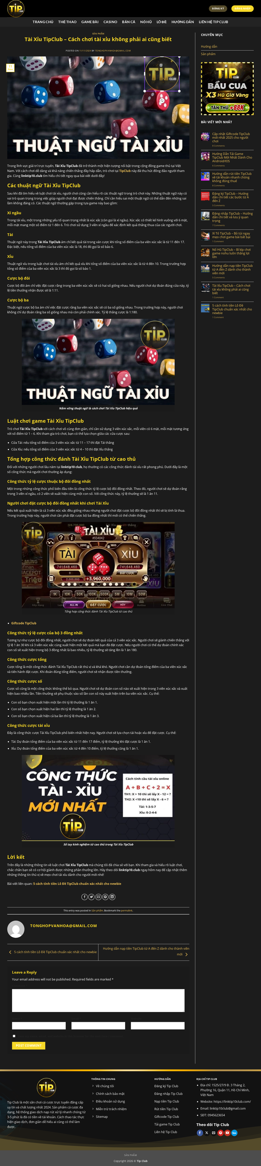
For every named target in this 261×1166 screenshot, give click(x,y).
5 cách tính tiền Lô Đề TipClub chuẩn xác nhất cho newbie (55, 952)
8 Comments (222, 145)
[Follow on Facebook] (200, 1133)
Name (17, 1018)
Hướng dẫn (183, 22)
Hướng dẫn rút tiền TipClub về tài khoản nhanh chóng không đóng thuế (232, 177)
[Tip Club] (45, 8)
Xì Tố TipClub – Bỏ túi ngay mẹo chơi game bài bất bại (231, 235)
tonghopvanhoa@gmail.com (113, 50)
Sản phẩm (98, 33)
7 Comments (222, 225)
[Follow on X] (207, 1133)
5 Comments (222, 205)
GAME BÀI (90, 22)
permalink (126, 910)
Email (76, 1018)
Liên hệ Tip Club (213, 22)
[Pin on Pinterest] (105, 897)
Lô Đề (162, 22)
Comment (20, 986)
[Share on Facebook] (84, 897)
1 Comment (221, 241)
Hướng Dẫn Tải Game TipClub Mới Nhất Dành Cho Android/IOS (232, 157)
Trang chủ (43, 22)
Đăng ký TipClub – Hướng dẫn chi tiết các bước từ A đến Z (230, 197)
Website (136, 1018)
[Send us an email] (214, 1133)
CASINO (110, 22)
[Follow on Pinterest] (220, 1133)
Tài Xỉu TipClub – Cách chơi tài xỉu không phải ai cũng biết (231, 289)
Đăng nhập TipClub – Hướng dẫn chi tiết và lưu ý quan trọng (232, 217)
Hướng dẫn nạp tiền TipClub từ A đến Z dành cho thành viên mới (232, 269)
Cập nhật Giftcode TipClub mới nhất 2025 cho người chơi (231, 137)
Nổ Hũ (146, 22)
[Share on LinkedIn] (112, 897)
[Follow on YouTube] (227, 1133)
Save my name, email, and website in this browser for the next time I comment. (71, 1036)
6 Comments (224, 165)
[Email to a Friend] (98, 897)
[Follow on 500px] (234, 1133)
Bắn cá (128, 22)
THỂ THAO (67, 22)
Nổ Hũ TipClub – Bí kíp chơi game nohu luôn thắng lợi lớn (231, 253)
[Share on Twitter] (91, 897)
